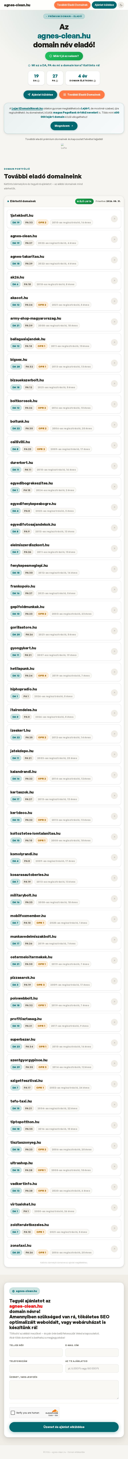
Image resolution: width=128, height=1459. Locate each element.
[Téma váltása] (121, 5)
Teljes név (16, 1345)
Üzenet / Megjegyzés (23, 1377)
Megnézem (62, 125)
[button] (36, 78)
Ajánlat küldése (104, 4)
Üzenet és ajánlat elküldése (64, 1427)
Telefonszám (18, 1361)
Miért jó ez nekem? (66, 56)
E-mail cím (72, 1345)
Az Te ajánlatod (76, 1361)
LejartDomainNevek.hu (27, 108)
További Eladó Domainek (72, 4)
